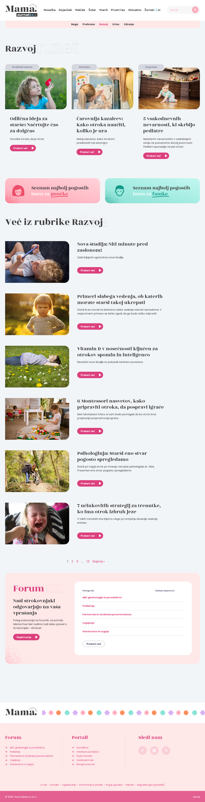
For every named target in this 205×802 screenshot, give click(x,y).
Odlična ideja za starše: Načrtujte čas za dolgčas (34, 125)
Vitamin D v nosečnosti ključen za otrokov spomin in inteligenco (117, 352)
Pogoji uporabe (114, 784)
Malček (80, 10)
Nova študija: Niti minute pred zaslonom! (112, 247)
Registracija (24, 637)
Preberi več (20, 148)
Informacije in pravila (91, 784)
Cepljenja (88, 623)
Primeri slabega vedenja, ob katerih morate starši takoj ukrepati (120, 299)
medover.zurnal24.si (88, 751)
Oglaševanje (69, 784)
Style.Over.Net (84, 756)
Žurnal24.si (82, 747)
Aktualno (134, 10)
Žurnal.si (152, 10)
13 (87, 561)
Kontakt (54, 784)
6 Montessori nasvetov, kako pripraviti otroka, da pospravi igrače (120, 404)
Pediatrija (88, 606)
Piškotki (130, 784)
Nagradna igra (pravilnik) (150, 784)
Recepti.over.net (86, 764)
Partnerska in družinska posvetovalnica (106, 614)
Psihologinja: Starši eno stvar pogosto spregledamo (112, 456)
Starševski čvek (85, 760)
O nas (44, 784)
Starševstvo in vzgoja (95, 631)
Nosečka (50, 10)
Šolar (92, 10)
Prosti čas (118, 10)
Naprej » (99, 561)
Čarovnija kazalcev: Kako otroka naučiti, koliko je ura (101, 125)
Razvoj (103, 24)
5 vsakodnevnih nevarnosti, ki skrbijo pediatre (169, 125)
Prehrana (89, 24)
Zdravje (129, 24)
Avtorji (196, 796)
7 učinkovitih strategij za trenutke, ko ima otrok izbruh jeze (119, 508)
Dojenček (65, 10)
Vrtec (115, 24)
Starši (103, 10)
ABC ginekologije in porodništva (102, 597)
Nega (74, 24)
